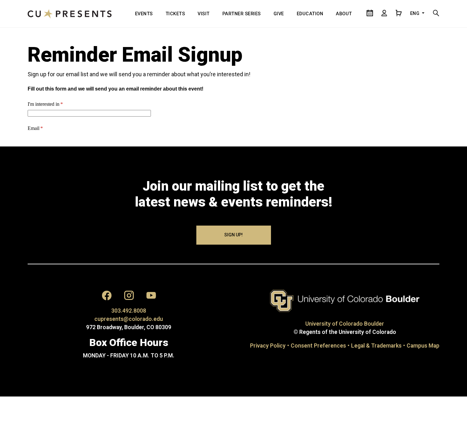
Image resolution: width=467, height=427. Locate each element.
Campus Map (423, 345)
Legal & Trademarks (376, 345)
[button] (107, 297)
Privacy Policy (268, 345)
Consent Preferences (318, 345)
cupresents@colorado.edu (128, 319)
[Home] (70, 13)
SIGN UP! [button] (233, 234)
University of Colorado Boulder (344, 324)
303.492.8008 (128, 311)
